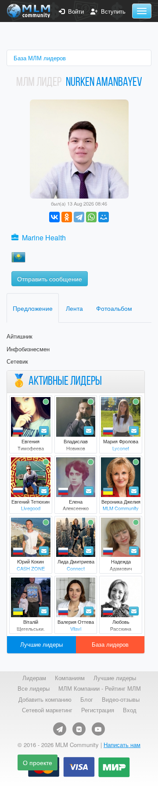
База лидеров (110, 644)
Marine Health (44, 237)
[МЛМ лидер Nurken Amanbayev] (79, 148)
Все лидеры (34, 688)
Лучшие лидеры (41, 644)
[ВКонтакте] (54, 217)
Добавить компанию (45, 699)
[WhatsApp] (91, 217)
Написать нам (122, 744)
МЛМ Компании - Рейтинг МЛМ (99, 688)
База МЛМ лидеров (40, 58)
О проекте (37, 762)
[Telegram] (79, 217)
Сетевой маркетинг (47, 710)
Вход (129, 710)
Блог (86, 699)
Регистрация (97, 710)
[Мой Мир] (103, 217)
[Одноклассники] (66, 217)
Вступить (111, 11)
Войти (74, 11)
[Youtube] (98, 729)
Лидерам (34, 678)
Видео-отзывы (121, 699)
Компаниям (70, 678)
